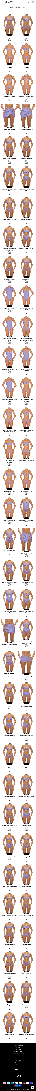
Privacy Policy (18, 1061)
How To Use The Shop (19, 1055)
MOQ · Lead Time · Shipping (18, 1053)
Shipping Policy (18, 1062)
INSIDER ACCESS (18, 1069)
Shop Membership (18, 1051)
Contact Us (18, 1064)
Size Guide (18, 1049)
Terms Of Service (19, 1057)
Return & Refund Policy (18, 1059)
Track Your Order (19, 1045)
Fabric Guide (19, 1047)
